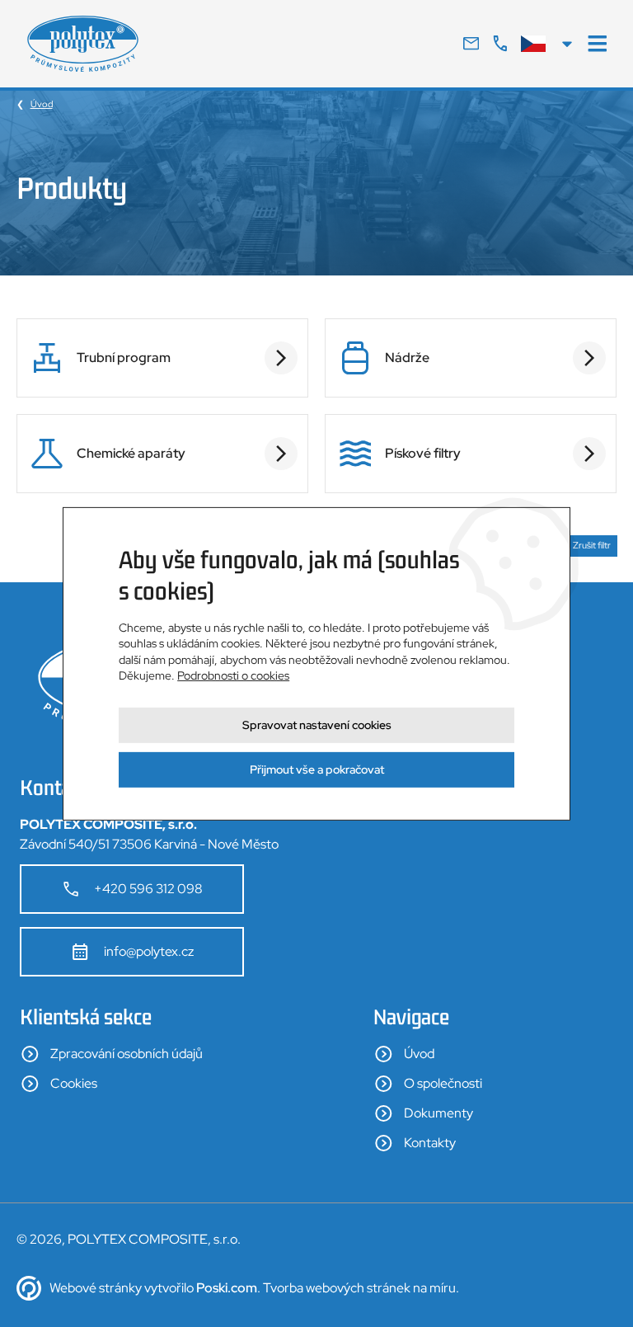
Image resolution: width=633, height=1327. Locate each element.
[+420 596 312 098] (499, 44)
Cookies (73, 1083)
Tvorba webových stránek (336, 1287)
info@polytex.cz (149, 951)
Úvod (41, 104)
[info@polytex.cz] (471, 44)
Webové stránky (95, 1287)
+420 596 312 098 (148, 888)
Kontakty (430, 1142)
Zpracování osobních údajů (126, 1053)
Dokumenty (438, 1113)
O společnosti (443, 1083)
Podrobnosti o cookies (233, 675)
